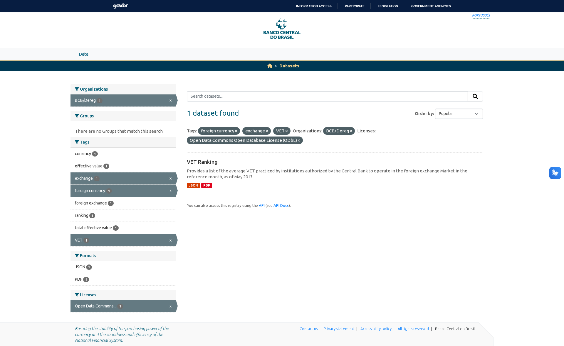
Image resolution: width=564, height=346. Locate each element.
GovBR (120, 6)
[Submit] (475, 96)
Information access (314, 6)
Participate (355, 6)
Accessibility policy (376, 329)
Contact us (309, 329)
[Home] (269, 65)
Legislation (388, 6)
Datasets (289, 65)
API (262, 205)
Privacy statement (339, 329)
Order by (424, 113)
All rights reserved (413, 329)
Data (83, 53)
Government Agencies (431, 6)
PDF (206, 185)
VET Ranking (202, 162)
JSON (193, 185)
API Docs (281, 205)
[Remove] (236, 131)
